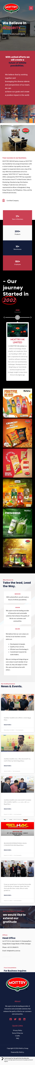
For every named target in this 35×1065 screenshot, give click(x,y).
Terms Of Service (17, 1047)
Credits (17, 1049)
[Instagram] (20, 1033)
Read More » (7, 738)
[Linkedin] (24, 1033)
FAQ (17, 1052)
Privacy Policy (17, 1044)
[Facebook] (10, 1033)
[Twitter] (15, 1033)
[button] (4, 317)
